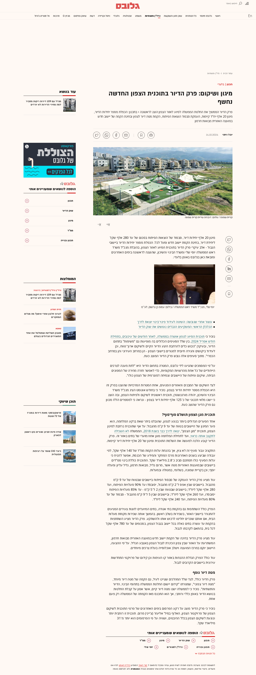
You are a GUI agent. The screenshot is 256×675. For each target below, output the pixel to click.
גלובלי (116, 16)
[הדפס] (151, 135)
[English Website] (250, 16)
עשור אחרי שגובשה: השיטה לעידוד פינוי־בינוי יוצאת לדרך (174, 322)
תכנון (229, 84)
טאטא (58, 328)
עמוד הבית (227, 73)
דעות (92, 16)
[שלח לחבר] (229, 278)
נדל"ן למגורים (175, 647)
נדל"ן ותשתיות (213, 73)
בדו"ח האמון (124, 665)
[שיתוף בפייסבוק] (116, 135)
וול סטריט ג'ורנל (42, 16)
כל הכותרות (190, 16)
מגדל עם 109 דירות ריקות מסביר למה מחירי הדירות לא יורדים (43, 103)
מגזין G (66, 16)
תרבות (56, 16)
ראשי (217, 16)
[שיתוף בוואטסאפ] (106, 135)
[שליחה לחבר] (125, 135)
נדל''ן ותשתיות (152, 16)
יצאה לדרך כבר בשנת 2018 (161, 431)
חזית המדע (56, 309)
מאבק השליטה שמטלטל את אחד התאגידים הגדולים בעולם (43, 334)
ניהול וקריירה (104, 16)
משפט (138, 16)
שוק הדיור (184, 640)
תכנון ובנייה (203, 647)
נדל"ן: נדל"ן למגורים (51, 290)
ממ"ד (142, 640)
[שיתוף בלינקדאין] (229, 268)
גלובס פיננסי (206, 16)
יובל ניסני (227, 135)
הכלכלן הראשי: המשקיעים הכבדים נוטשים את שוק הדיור (175, 327)
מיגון (162, 640)
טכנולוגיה (127, 16)
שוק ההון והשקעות (173, 16)
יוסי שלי (148, 647)
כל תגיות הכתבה (206, 653)
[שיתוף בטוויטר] (96, 135)
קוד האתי (142, 665)
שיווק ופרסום (79, 16)
